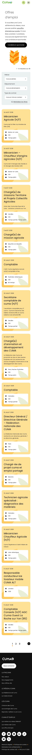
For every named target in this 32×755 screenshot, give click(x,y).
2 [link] (16, 643)
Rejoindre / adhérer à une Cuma (11, 712)
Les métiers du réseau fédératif (11, 721)
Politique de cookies (20, 744)
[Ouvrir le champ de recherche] (23, 2)
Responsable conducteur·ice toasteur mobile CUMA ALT (13, 577)
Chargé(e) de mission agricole (14, 236)
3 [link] (19, 643)
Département (10, 84)
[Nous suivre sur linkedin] (19, 734)
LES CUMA (6, 701)
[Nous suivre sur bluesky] (4, 739)
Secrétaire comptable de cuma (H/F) (12, 300)
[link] (28, 643)
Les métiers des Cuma (8, 724)
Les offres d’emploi (7, 728)
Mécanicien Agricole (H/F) (12, 118)
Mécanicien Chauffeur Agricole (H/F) (15, 536)
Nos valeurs (5, 677)
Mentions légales (7, 744)
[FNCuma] (7, 3)
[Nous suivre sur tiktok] (24, 734)
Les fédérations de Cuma (9, 693)
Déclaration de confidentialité (11, 747)
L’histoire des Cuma (8, 705)
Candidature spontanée (16, 45)
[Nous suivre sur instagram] (14, 734)
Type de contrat (10, 93)
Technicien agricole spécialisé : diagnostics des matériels (16, 502)
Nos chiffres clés (7, 683)
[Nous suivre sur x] (9, 739)
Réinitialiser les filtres (20, 102)
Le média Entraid (7, 696)
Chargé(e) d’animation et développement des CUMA (13, 345)
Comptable (11, 264)
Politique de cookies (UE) (9, 749)
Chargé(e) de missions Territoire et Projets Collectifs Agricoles (15, 196)
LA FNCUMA (6, 672)
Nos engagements (7, 680)
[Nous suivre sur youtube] (9, 734)
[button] (16, 79)
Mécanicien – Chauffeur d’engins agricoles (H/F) (15, 156)
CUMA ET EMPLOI (8, 717)
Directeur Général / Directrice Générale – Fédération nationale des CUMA (15, 423)
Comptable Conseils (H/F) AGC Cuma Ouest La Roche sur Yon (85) (15, 613)
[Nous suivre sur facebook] (4, 734)
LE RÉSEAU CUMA (8, 688)
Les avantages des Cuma (9, 708)
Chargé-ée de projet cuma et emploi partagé (13, 467)
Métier (7, 75)
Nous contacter (8, 666)
